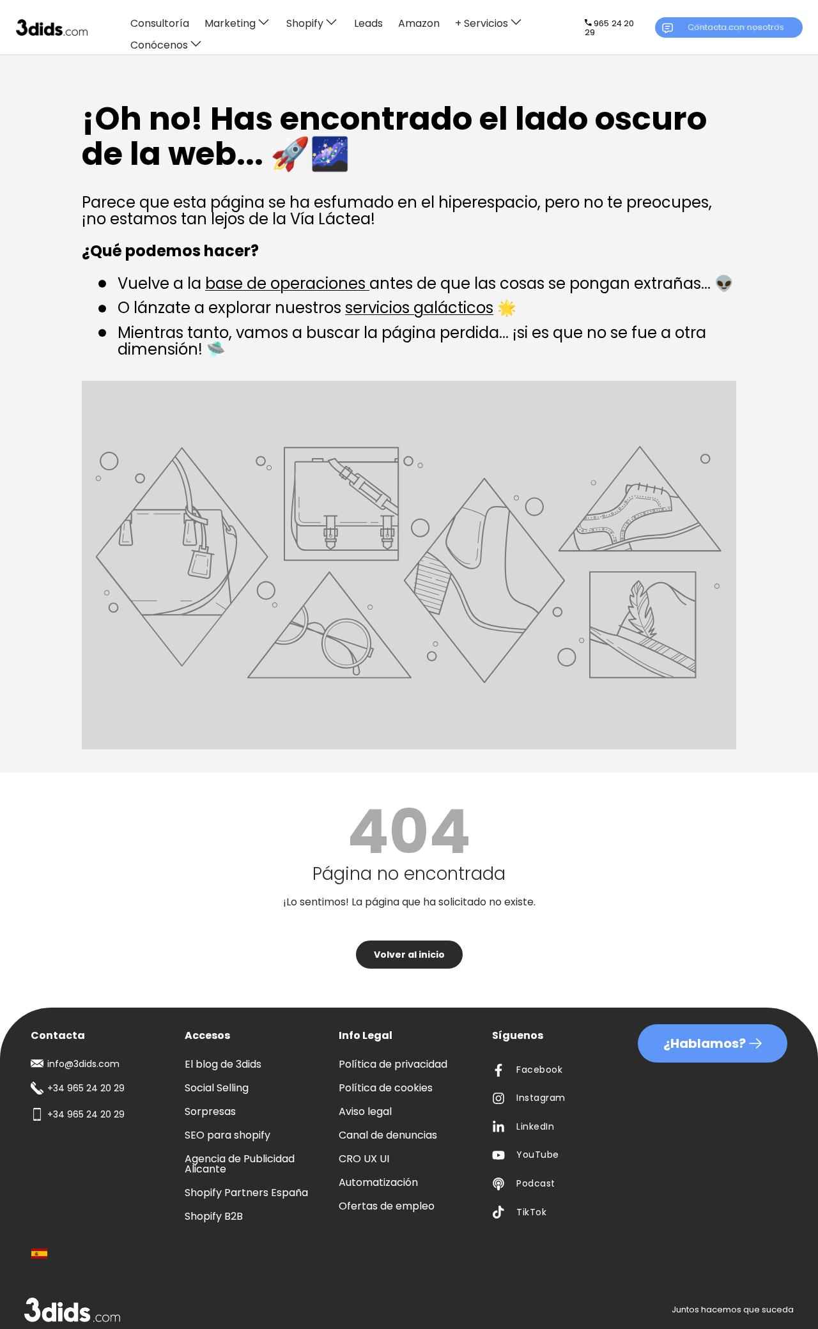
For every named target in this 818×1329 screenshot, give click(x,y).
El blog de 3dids (223, 1064)
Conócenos (159, 44)
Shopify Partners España (246, 1192)
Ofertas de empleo (387, 1206)
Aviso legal (365, 1111)
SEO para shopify (227, 1135)
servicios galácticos (419, 307)
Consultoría (159, 24)
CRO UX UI (364, 1158)
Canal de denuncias (388, 1135)
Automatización (378, 1182)
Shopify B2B (214, 1216)
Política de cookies (386, 1087)
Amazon (419, 24)
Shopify (304, 22)
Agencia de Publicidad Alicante (240, 1163)
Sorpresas (210, 1111)
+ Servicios (481, 22)
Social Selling (217, 1087)
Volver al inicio (409, 954)
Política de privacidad (393, 1064)
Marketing (230, 22)
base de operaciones (287, 283)
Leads (368, 24)
